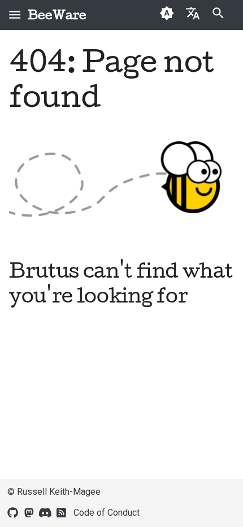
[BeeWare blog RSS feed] (61, 511)
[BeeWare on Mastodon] (28, 511)
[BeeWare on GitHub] (13, 511)
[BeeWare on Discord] (45, 511)
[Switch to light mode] (167, 15)
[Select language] (192, 13)
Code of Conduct (106, 512)
